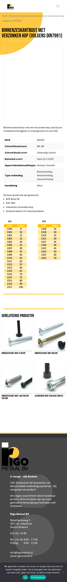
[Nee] (63, 572)
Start (5, 16)
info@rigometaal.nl (21, 552)
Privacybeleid (38, 577)
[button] (58, 46)
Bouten (14, 16)
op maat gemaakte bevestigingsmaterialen (30, 500)
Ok (25, 577)
